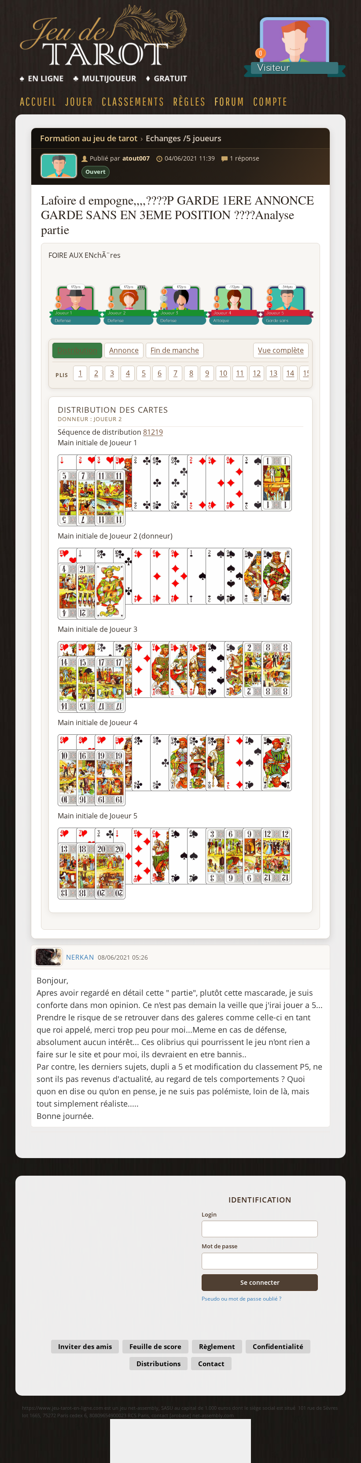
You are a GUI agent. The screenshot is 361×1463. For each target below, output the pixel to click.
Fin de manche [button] (175, 350)
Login (209, 1214)
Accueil (38, 101)
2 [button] (96, 373)
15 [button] (307, 373)
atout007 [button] (136, 158)
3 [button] (112, 373)
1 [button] (80, 373)
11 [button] (240, 373)
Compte (270, 101)
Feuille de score (155, 1346)
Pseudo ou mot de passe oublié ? (241, 1298)
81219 (153, 432)
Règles (189, 101)
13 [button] (273, 373)
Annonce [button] (124, 350)
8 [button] (191, 373)
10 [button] (223, 373)
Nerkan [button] (80, 957)
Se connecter (260, 1282)
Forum (229, 101)
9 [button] (207, 373)
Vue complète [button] (281, 350)
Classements (133, 101)
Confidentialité (278, 1346)
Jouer (79, 101)
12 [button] (257, 373)
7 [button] (175, 373)
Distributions (158, 1363)
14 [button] (290, 373)
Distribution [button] (77, 350)
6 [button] (160, 373)
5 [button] (144, 373)
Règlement (217, 1346)
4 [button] (128, 373)
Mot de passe (219, 1246)
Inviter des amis (85, 1346)
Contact (211, 1363)
